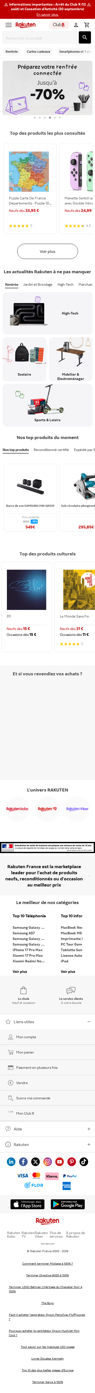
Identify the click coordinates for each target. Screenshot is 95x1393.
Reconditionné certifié (51, 449)
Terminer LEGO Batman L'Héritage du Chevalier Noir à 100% (45, 1289)
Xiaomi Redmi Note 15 (30, 961)
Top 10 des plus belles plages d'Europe (47, 1370)
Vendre (22, 1083)
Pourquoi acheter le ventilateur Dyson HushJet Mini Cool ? (44, 1333)
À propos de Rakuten (75, 1234)
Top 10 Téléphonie (29, 915)
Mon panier (25, 1052)
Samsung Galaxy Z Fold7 (30, 944)
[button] (47, 9)
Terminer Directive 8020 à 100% (47, 1275)
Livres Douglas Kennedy (47, 1358)
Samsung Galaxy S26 (30, 927)
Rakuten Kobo (13, 1234)
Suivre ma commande (33, 1098)
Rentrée (11, 284)
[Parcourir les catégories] (8, 25)
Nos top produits (16, 449)
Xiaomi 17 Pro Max (28, 955)
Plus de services (56, 1234)
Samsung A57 (24, 933)
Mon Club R (25, 1113)
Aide (18, 1128)
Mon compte (26, 1037)
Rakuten (21, 1144)
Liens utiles (24, 1021)
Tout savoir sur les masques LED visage (47, 1347)
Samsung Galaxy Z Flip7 (30, 938)
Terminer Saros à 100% (47, 1382)
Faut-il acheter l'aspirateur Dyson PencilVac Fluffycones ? (47, 1317)
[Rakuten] (24, 25)
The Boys (47, 1303)
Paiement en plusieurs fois (37, 1067)
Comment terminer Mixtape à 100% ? (47, 1263)
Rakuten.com (47, 1243)
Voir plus (47, 251)
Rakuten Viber (41, 1234)
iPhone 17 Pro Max (28, 950)
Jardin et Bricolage (37, 284)
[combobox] (41, 38)
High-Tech (65, 284)
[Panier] (86, 25)
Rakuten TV (28, 1234)
